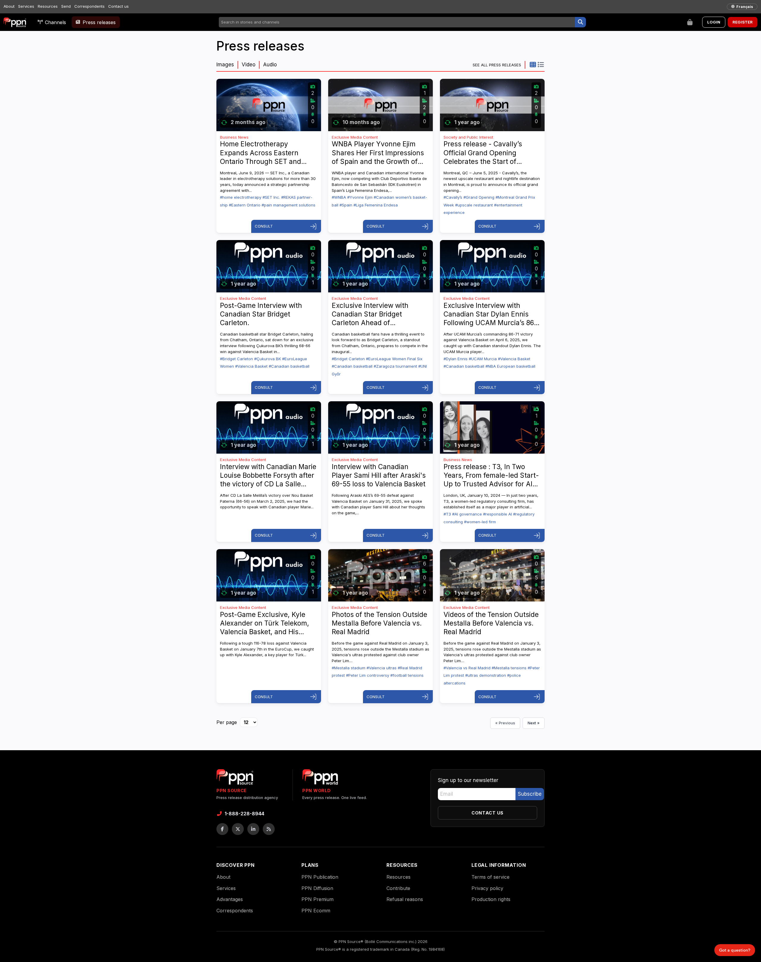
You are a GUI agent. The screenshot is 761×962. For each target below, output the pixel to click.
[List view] (541, 65)
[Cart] (690, 22)
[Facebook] (222, 829)
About (9, 6)
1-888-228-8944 (244, 814)
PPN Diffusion (317, 888)
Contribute (398, 888)
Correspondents (89, 6)
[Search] (580, 22)
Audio (270, 65)
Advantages (229, 899)
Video (248, 65)
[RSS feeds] (269, 829)
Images (225, 65)
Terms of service (490, 877)
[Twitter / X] (238, 829)
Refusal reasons (404, 899)
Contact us (118, 6)
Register (742, 22)
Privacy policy (487, 888)
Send (66, 6)
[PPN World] (320, 778)
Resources (48, 6)
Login (713, 22)
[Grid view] (533, 65)
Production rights (490, 899)
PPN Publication (319, 877)
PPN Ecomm (315, 911)
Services (26, 6)
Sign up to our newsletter (468, 780)
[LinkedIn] (253, 829)
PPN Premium (317, 899)
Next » (534, 722)
